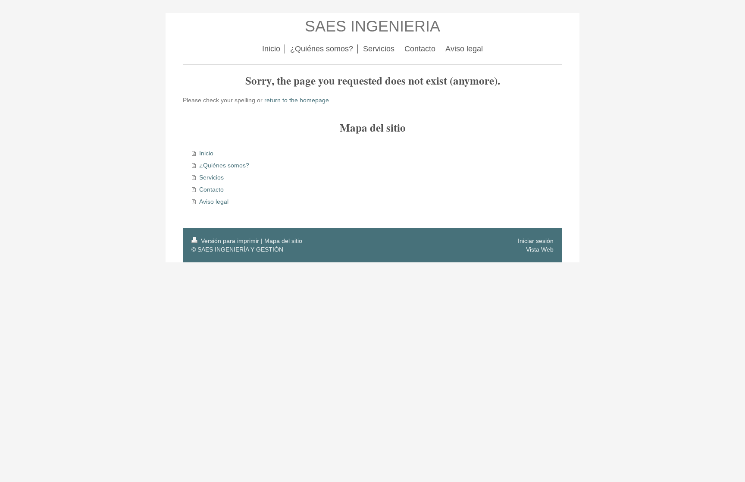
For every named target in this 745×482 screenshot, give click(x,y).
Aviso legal (214, 201)
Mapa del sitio (283, 240)
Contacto (211, 189)
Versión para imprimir (230, 240)
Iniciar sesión (536, 240)
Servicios (211, 177)
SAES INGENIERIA (372, 26)
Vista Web (540, 249)
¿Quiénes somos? (224, 165)
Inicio (206, 153)
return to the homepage (296, 100)
